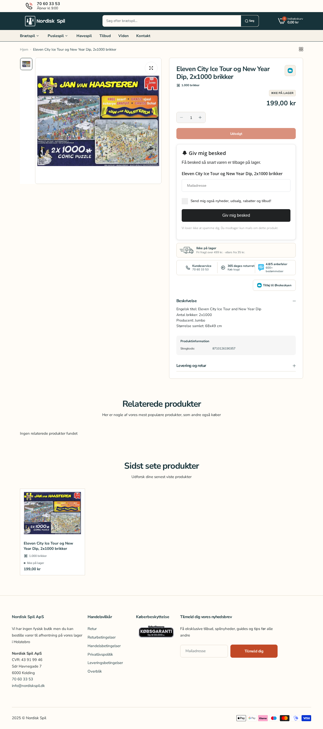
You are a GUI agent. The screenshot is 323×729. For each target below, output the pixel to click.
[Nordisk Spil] (45, 21)
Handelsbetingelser (104, 645)
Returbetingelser (102, 637)
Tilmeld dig (254, 651)
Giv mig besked (236, 215)
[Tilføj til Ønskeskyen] (290, 70)
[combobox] (172, 20)
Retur (92, 628)
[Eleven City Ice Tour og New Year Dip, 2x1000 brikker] (52, 513)
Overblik (95, 671)
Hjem (24, 49)
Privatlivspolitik (100, 654)
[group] (98, 121)
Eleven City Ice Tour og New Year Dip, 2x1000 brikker (48, 546)
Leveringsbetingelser (105, 662)
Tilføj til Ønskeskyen (277, 285)
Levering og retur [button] (191, 365)
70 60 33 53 (22, 679)
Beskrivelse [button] (186, 301)
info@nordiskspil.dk (28, 685)
